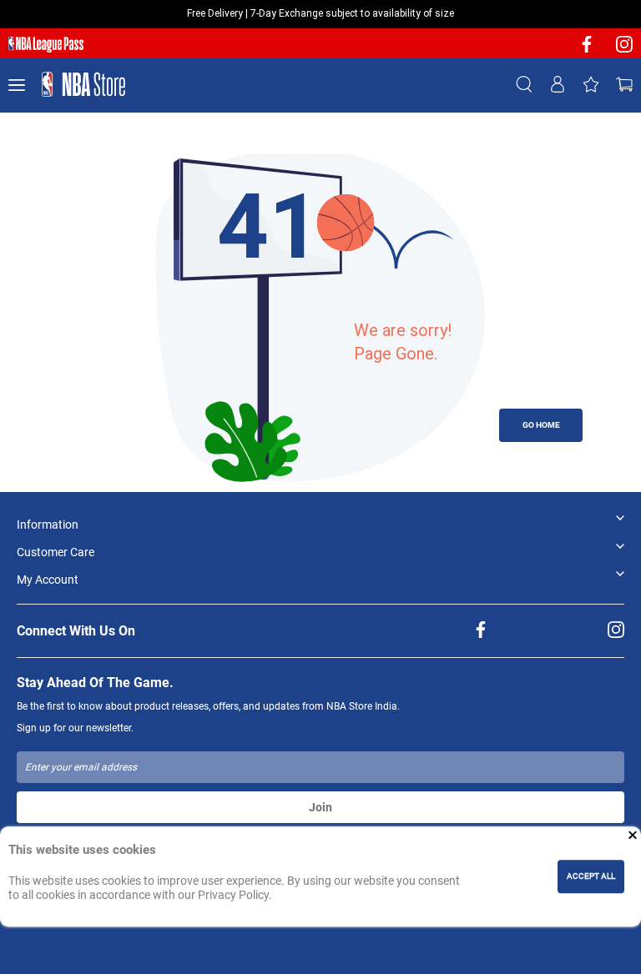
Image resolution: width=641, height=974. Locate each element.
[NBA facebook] (586, 49)
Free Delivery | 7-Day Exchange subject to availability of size (320, 13)
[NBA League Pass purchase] (45, 45)
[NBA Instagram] (624, 49)
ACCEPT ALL (591, 876)
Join (320, 807)
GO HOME (541, 424)
